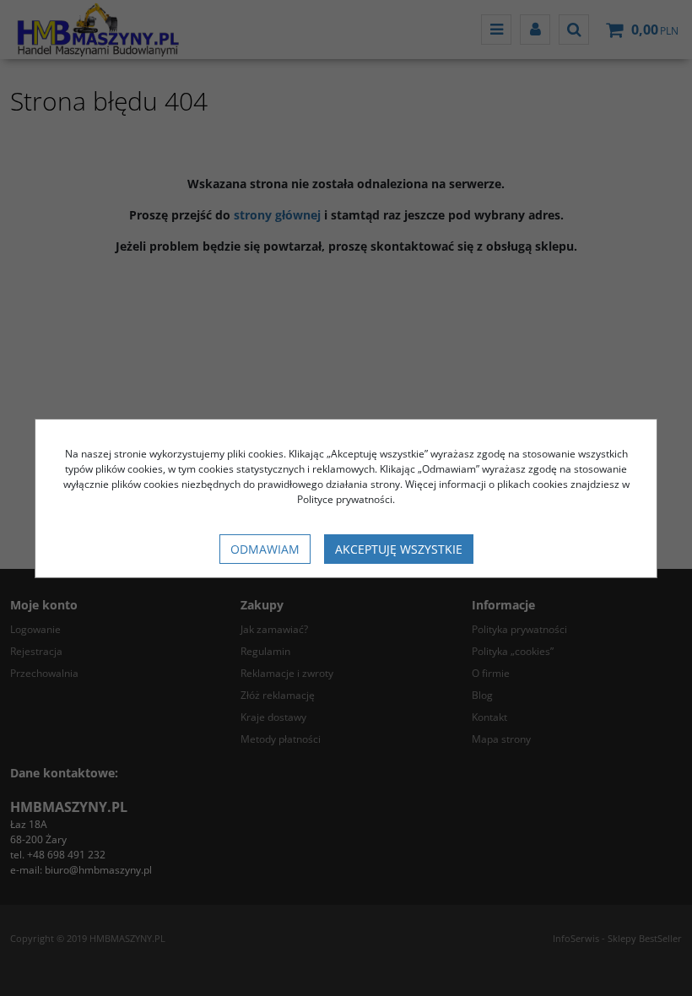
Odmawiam (265, 549)
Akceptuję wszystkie (398, 549)
